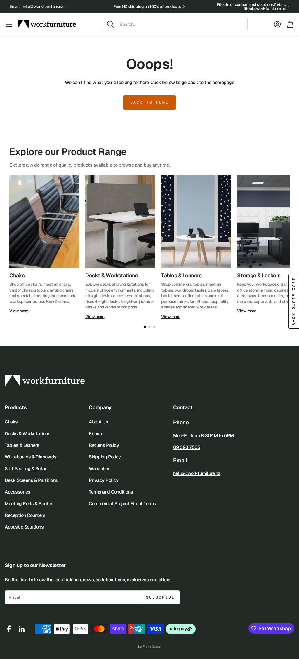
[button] (174, 24)
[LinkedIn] (22, 629)
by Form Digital (149, 646)
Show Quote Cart (293, 301)
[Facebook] (9, 629)
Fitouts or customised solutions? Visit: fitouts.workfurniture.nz (251, 6)
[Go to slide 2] (149, 327)
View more (19, 310)
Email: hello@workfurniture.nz (36, 6)
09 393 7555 (186, 447)
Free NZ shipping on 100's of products (147, 6)
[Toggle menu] (9, 24)
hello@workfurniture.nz (196, 473)
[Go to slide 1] (145, 327)
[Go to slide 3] (154, 327)
